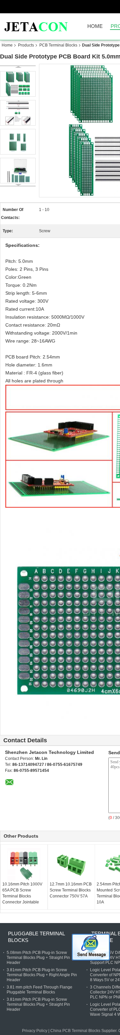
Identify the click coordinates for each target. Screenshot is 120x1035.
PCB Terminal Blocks (58, 45)
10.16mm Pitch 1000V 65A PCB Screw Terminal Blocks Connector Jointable (22, 893)
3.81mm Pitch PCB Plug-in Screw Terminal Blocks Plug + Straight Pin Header (38, 1004)
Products (26, 45)
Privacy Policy (34, 1030)
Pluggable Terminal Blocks (36, 937)
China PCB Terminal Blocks (75, 1030)
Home (95, 26)
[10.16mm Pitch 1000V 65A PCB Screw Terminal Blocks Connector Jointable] (24, 864)
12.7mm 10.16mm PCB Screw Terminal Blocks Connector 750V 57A (71, 890)
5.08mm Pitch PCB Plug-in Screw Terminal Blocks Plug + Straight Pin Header (38, 957)
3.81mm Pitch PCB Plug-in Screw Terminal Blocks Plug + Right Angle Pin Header (42, 975)
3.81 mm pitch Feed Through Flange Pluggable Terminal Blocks (39, 989)
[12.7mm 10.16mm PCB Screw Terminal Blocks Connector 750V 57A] (71, 864)
